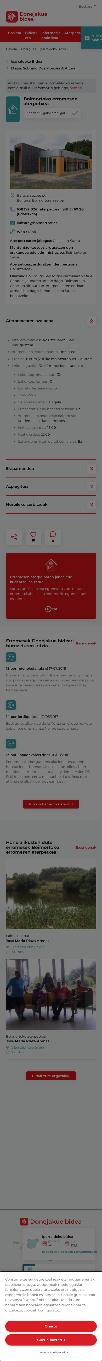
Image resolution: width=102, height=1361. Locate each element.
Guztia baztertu (51, 1340)
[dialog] (51, 1316)
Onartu (51, 1326)
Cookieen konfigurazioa (52, 1352)
